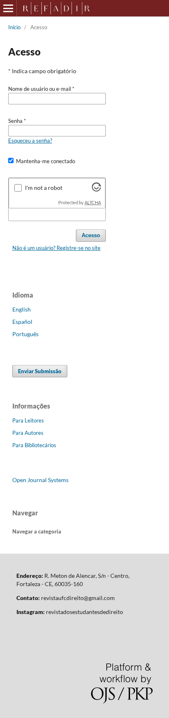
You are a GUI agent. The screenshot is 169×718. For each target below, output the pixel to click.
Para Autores (27, 432)
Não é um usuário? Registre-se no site (56, 248)
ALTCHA (92, 202)
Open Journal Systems (40, 479)
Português (25, 333)
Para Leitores (28, 420)
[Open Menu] (8, 8)
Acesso (91, 235)
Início (14, 27)
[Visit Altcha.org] (96, 189)
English (21, 309)
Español (22, 321)
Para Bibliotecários (34, 445)
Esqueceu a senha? (30, 140)
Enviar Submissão (40, 371)
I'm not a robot (43, 187)
